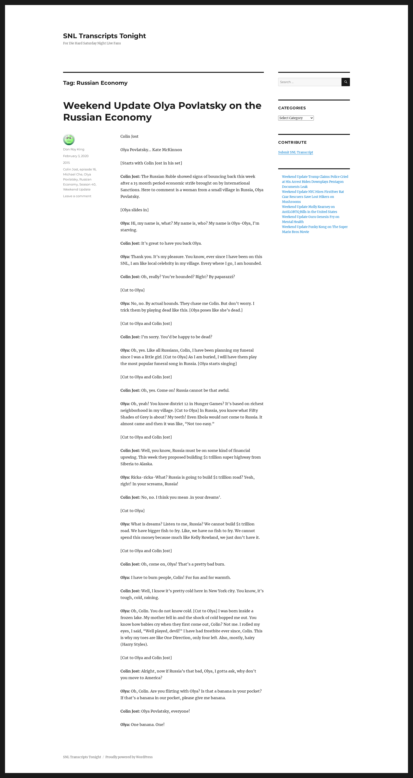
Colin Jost (70, 169)
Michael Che (72, 174)
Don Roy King (73, 149)
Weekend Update (77, 189)
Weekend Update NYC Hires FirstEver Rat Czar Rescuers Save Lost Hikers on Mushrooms (313, 197)
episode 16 (88, 169)
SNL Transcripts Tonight (104, 36)
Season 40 (87, 184)
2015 (66, 162)
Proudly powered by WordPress (129, 757)
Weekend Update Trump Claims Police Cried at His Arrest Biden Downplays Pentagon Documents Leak (315, 182)
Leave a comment (77, 196)
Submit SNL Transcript (295, 152)
